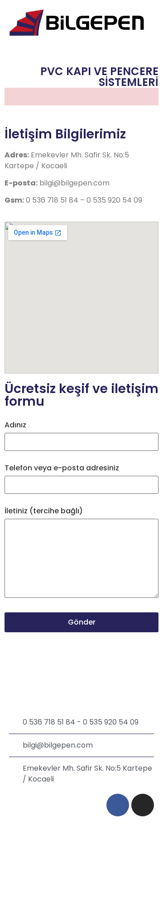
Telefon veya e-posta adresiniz (62, 468)
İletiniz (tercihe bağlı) (44, 511)
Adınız (15, 425)
